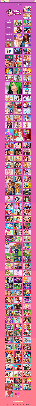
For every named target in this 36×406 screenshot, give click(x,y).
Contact (27, 404)
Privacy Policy (19, 404)
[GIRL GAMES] (13, 12)
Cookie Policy (24, 404)
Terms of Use (15, 404)
